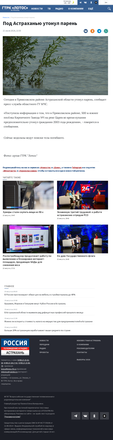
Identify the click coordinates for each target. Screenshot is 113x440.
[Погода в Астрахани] (69, 2)
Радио (59, 8)
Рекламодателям (85, 348)
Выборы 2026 (83, 359)
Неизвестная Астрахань (89, 340)
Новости (37, 8)
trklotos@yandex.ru (9, 372)
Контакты (82, 352)
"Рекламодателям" (12, 416)
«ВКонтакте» (10, 170)
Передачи (44, 344)
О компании (83, 344)
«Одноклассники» (28, 170)
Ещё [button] (90, 8)
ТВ (49, 8)
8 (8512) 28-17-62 (11, 363)
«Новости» (45, 167)
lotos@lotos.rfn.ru (8, 369)
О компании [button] (75, 8)
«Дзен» (56, 167)
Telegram (77, 167)
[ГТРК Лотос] (15, 9)
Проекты (44, 352)
